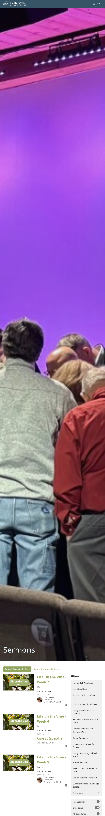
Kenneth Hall (86, 801)
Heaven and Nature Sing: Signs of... (84, 745)
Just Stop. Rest (80, 688)
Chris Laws (86, 807)
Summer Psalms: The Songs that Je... (86, 785)
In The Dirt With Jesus (83, 682)
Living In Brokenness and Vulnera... (84, 712)
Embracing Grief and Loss (85, 704)
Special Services (80, 762)
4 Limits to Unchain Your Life (84, 697)
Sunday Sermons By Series (46, 669)
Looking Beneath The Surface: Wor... (83, 730)
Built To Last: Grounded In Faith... (85, 770)
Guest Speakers (80, 738)
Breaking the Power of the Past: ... (85, 721)
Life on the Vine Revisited (85, 777)
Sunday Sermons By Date (17, 669)
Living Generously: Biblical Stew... (85, 755)
